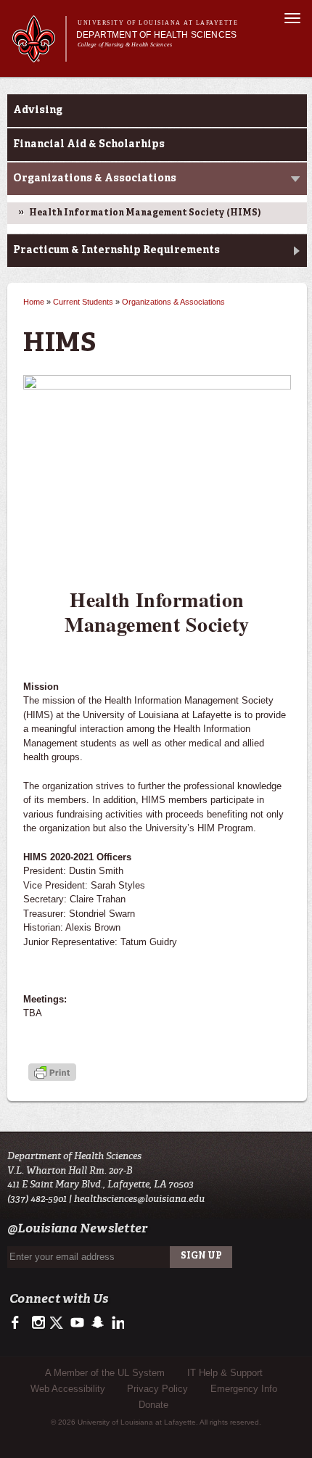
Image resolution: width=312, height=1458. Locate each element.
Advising (37, 110)
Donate (153, 1404)
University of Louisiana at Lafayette (158, 23)
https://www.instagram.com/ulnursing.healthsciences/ (38, 1323)
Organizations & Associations (94, 178)
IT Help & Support (225, 1372)
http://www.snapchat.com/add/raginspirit (96, 1323)
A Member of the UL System (105, 1372)
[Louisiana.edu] (39, 55)
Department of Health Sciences (156, 35)
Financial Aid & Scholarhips (89, 144)
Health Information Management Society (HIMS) (144, 213)
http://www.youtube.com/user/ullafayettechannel (77, 1323)
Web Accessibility (67, 1388)
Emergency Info (243, 1388)
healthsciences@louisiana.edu (139, 1199)
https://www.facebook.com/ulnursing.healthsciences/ (18, 1323)
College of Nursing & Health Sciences (125, 44)
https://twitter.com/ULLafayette (57, 1323)
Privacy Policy (157, 1388)
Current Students (83, 301)
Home (33, 301)
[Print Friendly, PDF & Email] (52, 1073)
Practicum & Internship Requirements (116, 250)
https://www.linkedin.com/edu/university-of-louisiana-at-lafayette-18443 (116, 1323)
